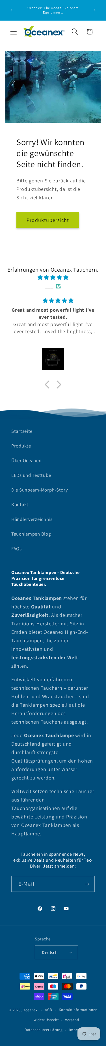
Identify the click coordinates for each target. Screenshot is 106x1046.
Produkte (21, 446)
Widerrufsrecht (46, 1019)
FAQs (16, 548)
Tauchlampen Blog (31, 534)
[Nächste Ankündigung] (94, 10)
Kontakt (20, 504)
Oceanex (30, 1010)
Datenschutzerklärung (44, 1029)
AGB (48, 1009)
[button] (13, 31)
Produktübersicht (48, 220)
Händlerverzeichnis (32, 519)
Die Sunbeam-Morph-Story (39, 490)
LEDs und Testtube (31, 475)
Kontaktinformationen (78, 1009)
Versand (72, 1019)
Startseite (22, 431)
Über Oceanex (26, 460)
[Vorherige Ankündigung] (11, 10)
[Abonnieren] (86, 884)
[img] (53, 277)
